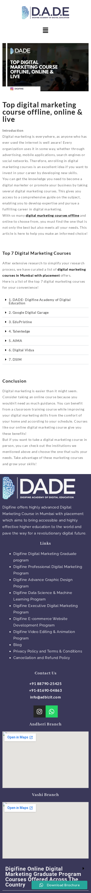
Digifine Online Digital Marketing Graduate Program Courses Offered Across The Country (43, 877)
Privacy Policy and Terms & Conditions (47, 651)
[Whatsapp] (52, 711)
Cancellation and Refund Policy (41, 658)
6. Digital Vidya (21, 350)
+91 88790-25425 (45, 683)
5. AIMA (15, 341)
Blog (17, 645)
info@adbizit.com (45, 697)
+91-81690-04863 (45, 690)
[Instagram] (39, 711)
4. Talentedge (19, 331)
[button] (45, 30)
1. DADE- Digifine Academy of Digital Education (40, 301)
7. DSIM (15, 359)
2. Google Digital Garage (29, 312)
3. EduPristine (20, 322)
